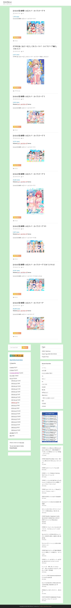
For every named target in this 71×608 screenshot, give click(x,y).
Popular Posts (45, 356)
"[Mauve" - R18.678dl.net (49, 437)
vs (42, 376)
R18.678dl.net (7, 2)
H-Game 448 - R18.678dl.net (47, 430)
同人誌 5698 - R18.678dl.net (47, 416)
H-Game (12, 370)
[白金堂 (43, 387)
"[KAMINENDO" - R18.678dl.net (49, 421)
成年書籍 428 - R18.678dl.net (48, 419)
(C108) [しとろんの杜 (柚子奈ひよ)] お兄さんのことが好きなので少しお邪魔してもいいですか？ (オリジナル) (51, 482)
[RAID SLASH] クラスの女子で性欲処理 (51, 496)
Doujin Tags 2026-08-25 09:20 (49, 354)
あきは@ (44, 370)
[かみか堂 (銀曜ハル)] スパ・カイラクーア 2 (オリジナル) (33, 264)
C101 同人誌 (14, 383)
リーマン (44, 367)
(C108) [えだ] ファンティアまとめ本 (50, 468)
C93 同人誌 (14, 413)
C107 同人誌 (14, 400)
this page (22, 442)
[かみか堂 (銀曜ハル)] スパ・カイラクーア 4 (29, 11)
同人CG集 (12, 375)
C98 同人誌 (14, 427)
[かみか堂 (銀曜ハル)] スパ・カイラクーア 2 (29, 174)
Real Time (49, 441)
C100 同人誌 (14, 380)
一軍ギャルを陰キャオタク (48, 398)
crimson (44, 406)
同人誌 (16, 40)
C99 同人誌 (14, 430)
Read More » (17, 38)
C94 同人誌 (14, 416)
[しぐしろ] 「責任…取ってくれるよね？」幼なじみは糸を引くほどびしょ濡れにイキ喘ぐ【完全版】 (51, 568)
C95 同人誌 (14, 419)
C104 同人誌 (14, 391)
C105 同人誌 (14, 394)
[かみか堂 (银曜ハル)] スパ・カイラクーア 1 (29, 96)
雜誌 (11, 435)
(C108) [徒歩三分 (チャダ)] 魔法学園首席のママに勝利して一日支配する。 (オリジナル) (51, 552)
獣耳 (43, 400)
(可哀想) (44, 403)
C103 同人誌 (14, 389)
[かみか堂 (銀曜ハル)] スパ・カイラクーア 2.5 (29, 226)
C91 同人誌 (13, 408)
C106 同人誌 (17, 90)
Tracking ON (54, 441)
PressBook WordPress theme (45, 606)
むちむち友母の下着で (47, 373)
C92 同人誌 (14, 411)
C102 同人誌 (14, 386)
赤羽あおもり (45, 392)
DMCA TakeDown (46, 351)
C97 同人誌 (14, 424)
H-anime (12, 367)
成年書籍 (12, 433)
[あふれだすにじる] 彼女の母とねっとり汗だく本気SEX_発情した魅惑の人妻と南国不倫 (51, 536)
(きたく (43, 378)
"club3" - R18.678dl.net (46, 440)
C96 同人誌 (14, 422)
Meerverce (44, 395)
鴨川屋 (43, 389)
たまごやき (44, 384)
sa (42, 381)
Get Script (45, 441)
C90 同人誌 (14, 405)
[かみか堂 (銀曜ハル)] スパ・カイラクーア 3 (29, 135)
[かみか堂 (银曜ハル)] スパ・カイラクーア (28, 303)
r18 (23, 13)
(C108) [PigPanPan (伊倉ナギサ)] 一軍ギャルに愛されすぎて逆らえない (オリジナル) (51, 460)
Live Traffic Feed (49, 413)
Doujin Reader (13, 448)
